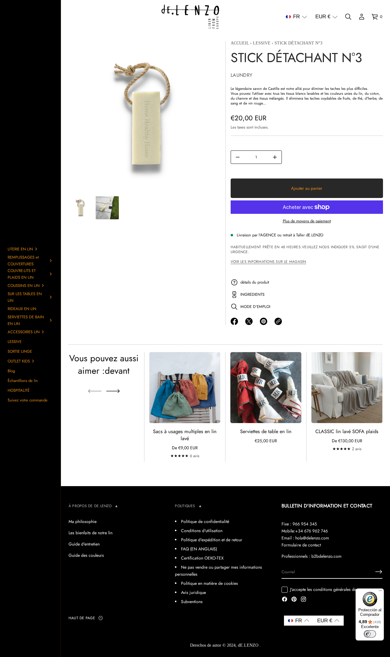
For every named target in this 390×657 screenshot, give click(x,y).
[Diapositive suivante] (113, 391)
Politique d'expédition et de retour (211, 540)
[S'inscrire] (378, 571)
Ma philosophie (83, 521)
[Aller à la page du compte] (361, 16)
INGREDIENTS (252, 294)
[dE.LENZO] (190, 17)
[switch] (370, 634)
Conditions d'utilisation (201, 531)
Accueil (240, 43)
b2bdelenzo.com (326, 556)
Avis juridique (193, 592)
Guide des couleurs (86, 555)
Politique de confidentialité (205, 521)
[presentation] (144, 117)
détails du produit (254, 282)
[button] (296, 16)
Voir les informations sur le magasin (268, 261)
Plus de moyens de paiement (306, 221)
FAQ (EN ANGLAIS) (199, 549)
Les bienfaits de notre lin (90, 533)
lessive (262, 43)
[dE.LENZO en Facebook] (285, 599)
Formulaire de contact (301, 545)
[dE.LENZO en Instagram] (303, 599)
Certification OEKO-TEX (202, 558)
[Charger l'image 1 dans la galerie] (80, 207)
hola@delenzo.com (312, 538)
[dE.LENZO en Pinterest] (294, 599)
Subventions (192, 602)
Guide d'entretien (84, 544)
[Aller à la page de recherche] (348, 16)
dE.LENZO (249, 645)
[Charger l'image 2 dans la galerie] (107, 207)
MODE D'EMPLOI (255, 306)
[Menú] (380, 592)
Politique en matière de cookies (209, 583)
